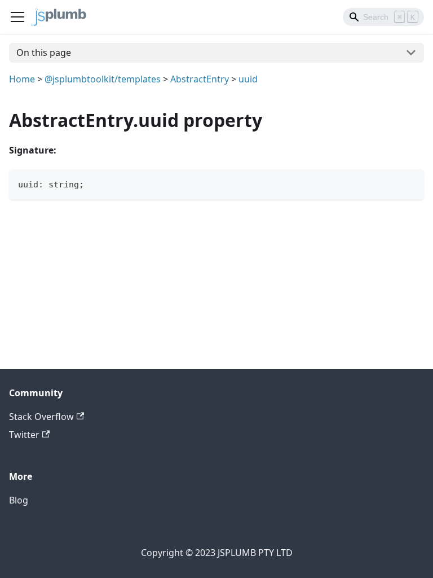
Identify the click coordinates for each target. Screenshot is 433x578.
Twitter (24, 434)
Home (22, 79)
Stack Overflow (41, 416)
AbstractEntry (199, 79)
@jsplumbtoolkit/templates (103, 79)
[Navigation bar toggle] (17, 16)
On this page (43, 52)
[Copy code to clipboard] (410, 183)
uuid (248, 79)
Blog (18, 500)
